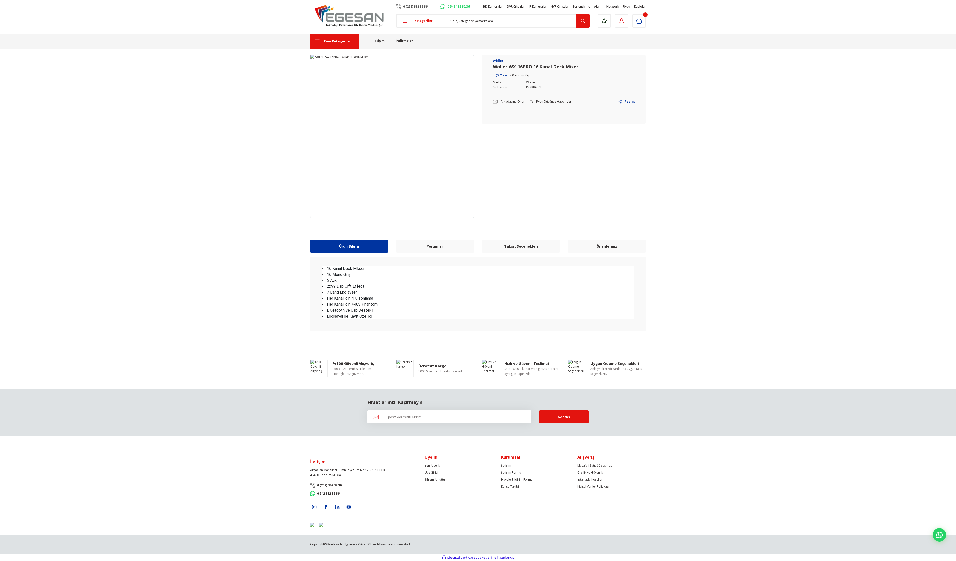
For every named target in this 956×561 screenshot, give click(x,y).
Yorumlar (435, 246)
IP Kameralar (538, 6)
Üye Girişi (431, 472)
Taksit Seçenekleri (521, 246)
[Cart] (639, 21)
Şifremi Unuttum (436, 479)
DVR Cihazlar (516, 6)
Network (612, 6)
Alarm (598, 6)
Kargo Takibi (510, 486)
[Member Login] (621, 21)
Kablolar (640, 6)
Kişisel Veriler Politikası (593, 486)
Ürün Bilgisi (349, 246)
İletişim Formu (511, 472)
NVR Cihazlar (560, 6)
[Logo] (349, 16)
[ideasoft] (452, 557)
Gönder (564, 417)
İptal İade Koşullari (590, 479)
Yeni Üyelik (432, 465)
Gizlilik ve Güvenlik (590, 472)
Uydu (626, 6)
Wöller (530, 82)
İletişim (378, 40)
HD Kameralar (493, 6)
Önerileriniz (607, 246)
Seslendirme (581, 6)
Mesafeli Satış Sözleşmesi (595, 465)
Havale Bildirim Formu (517, 479)
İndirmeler (404, 40)
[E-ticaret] (477, 557)
